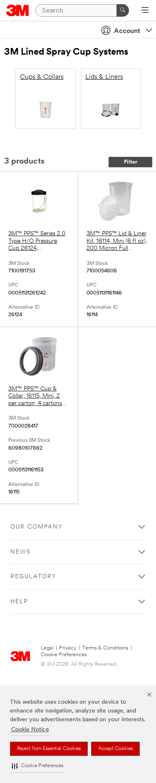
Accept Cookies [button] (115, 748)
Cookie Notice (30, 730)
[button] (37, 766)
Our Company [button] (36, 527)
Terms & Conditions (105, 648)
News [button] (20, 552)
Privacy (68, 648)
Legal (47, 648)
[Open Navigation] (145, 11)
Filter (130, 162)
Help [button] (19, 602)
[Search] (122, 10)
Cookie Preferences (64, 654)
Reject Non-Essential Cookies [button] (49, 748)
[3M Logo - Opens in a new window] (17, 10)
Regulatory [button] (33, 577)
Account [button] (127, 31)
